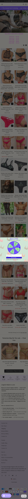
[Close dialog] (27, 238)
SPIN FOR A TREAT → (14, 257)
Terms (17, 259)
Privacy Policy (15, 259)
